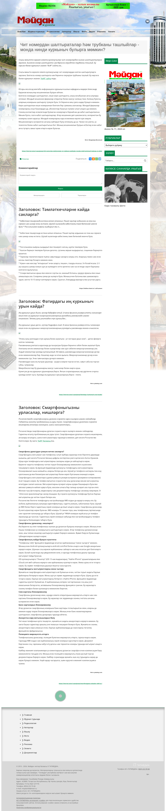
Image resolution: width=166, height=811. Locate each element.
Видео (92, 31)
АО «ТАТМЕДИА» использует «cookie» (30, 800)
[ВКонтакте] (90, 159)
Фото (84, 31)
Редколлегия (53, 31)
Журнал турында (36, 31)
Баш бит (22, 31)
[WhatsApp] (96, 159)
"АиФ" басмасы (44, 441)
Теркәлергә (82, 195)
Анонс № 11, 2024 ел (114, 129)
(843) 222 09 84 (144, 769)
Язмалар (25, 159)
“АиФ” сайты (45, 78)
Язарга (60, 188)
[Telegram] (99, 159)
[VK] (147, 21)
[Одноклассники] (93, 159)
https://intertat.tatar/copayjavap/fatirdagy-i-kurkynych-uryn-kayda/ (80, 394)
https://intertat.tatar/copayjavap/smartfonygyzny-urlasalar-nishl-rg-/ (80, 683)
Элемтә (111, 31)
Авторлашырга (39, 195)
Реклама (101, 31)
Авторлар (66, 31)
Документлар (30, 752)
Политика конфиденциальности (28, 807)
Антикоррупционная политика (28, 798)
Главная (28, 715)
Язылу (76, 31)
